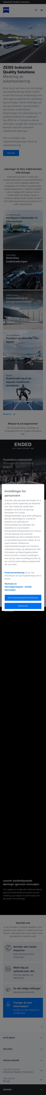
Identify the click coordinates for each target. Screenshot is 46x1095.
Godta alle (23, 606)
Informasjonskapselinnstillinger (23, 597)
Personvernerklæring (14, 572)
